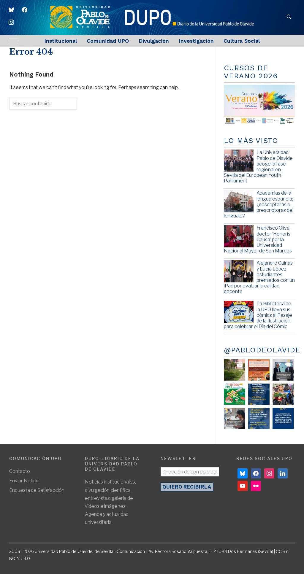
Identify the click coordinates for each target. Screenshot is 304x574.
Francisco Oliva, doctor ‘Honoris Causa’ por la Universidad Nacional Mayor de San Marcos (258, 239)
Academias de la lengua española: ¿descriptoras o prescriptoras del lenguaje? (258, 204)
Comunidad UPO (108, 41)
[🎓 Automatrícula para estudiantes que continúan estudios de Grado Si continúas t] (259, 394)
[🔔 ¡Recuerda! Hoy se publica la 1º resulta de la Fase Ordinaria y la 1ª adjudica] (283, 394)
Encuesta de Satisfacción (36, 490)
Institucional (60, 41)
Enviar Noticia (24, 481)
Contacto (19, 471)
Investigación (196, 41)
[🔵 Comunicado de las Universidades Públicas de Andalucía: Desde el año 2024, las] (283, 418)
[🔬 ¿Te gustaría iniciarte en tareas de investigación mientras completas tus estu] (259, 418)
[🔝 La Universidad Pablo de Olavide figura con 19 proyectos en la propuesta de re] (234, 418)
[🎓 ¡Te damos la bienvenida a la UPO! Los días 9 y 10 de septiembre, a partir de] (234, 394)
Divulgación (154, 41)
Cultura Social (242, 41)
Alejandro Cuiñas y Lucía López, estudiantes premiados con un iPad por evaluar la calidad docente (259, 277)
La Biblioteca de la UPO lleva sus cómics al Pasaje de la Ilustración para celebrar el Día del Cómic (258, 315)
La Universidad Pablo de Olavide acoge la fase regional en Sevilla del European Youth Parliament (258, 167)
